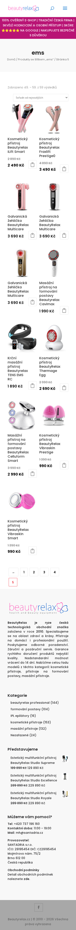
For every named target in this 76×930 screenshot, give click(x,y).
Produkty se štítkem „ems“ (36, 59)
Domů (11, 59)
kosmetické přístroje (26, 722)
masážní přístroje (35, 676)
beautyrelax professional (30, 703)
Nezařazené (19, 735)
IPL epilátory (20, 716)
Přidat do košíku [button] (32, 164)
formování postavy (26, 709)
